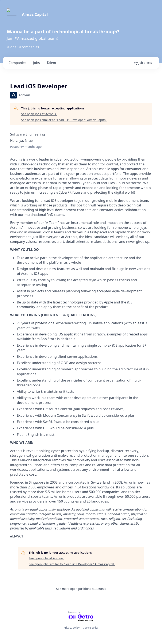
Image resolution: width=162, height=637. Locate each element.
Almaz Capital (35, 14)
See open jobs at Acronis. (39, 114)
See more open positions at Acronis (81, 589)
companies (17, 62)
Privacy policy (72, 627)
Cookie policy (90, 627)
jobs (36, 62)
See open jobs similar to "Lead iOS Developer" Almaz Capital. (64, 120)
